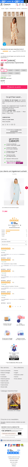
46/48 (17, 70)
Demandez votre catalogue (14, 410)
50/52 (23, 70)
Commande (3, 376)
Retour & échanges (5, 372)
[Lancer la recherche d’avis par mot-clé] (26, 244)
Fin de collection (18, 378)
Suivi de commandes (5, 370)
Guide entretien (4, 384)
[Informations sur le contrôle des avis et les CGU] (20, 225)
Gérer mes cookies (13, 462)
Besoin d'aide (4, 386)
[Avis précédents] (8, 306)
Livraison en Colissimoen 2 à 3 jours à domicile (12, 148)
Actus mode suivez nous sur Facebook (12, 440)
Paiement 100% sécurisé (12, 158)
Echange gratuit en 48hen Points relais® (11, 152)
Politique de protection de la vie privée (8, 437)
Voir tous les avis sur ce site (14, 227)
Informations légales (14, 460)
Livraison (3, 374)
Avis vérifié (4, 250)
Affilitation (14, 465)
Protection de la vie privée (14, 458)
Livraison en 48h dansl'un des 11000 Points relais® (13, 144)
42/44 (10, 70)
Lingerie (6, 8)
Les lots (18, 8)
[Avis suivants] (20, 307)
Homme (16, 376)
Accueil (2, 8)
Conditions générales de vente (14, 457)
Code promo (13, 464)
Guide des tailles (4, 380)
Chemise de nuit (13, 8)
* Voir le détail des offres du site (14, 362)
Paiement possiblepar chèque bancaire (11, 155)
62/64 (17, 73)
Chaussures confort (19, 374)
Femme (16, 370)
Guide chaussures (5, 382)
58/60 (10, 73)
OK (19, 433)
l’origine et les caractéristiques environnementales (14, 131)
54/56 (3, 73)
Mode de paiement (5, 378)
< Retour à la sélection (21, 51)
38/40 (3, 70)
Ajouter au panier (15, 87)
